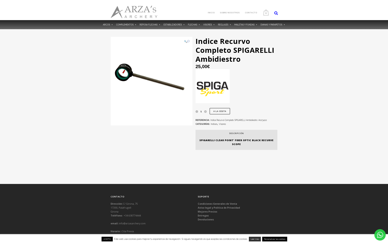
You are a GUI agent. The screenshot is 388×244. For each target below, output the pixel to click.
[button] (186, 41)
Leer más (255, 239)
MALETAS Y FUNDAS (244, 24)
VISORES (207, 24)
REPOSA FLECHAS (148, 24)
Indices (214, 124)
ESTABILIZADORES (173, 24)
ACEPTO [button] (107, 239)
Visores (222, 124)
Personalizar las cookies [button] (274, 239)
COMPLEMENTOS (125, 24)
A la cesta (219, 111)
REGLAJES (223, 24)
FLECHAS (192, 24)
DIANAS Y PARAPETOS (271, 24)
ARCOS (106, 24)
